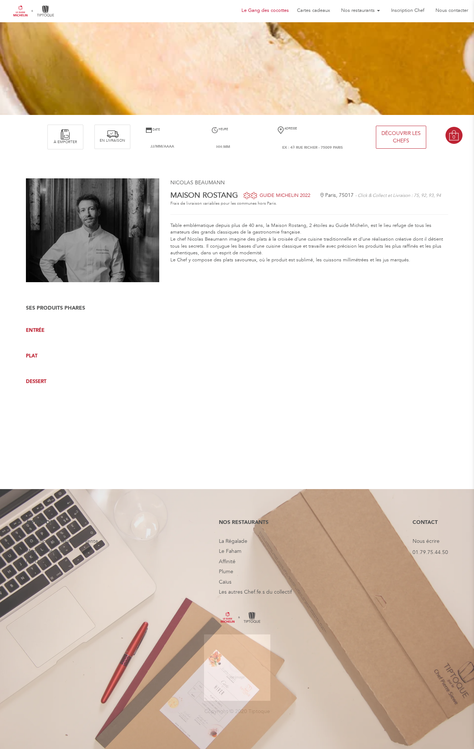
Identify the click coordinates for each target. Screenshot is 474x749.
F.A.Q (32, 561)
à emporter (65, 142)
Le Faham (230, 551)
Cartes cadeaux (313, 10)
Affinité (227, 561)
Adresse (290, 128)
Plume (226, 571)
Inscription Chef (407, 10)
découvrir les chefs (401, 137)
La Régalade (233, 541)
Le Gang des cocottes (265, 10)
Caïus (225, 581)
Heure (223, 129)
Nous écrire (426, 541)
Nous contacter (451, 10)
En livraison (112, 140)
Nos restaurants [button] (358, 10)
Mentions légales (45, 551)
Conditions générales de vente (62, 541)
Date (156, 130)
